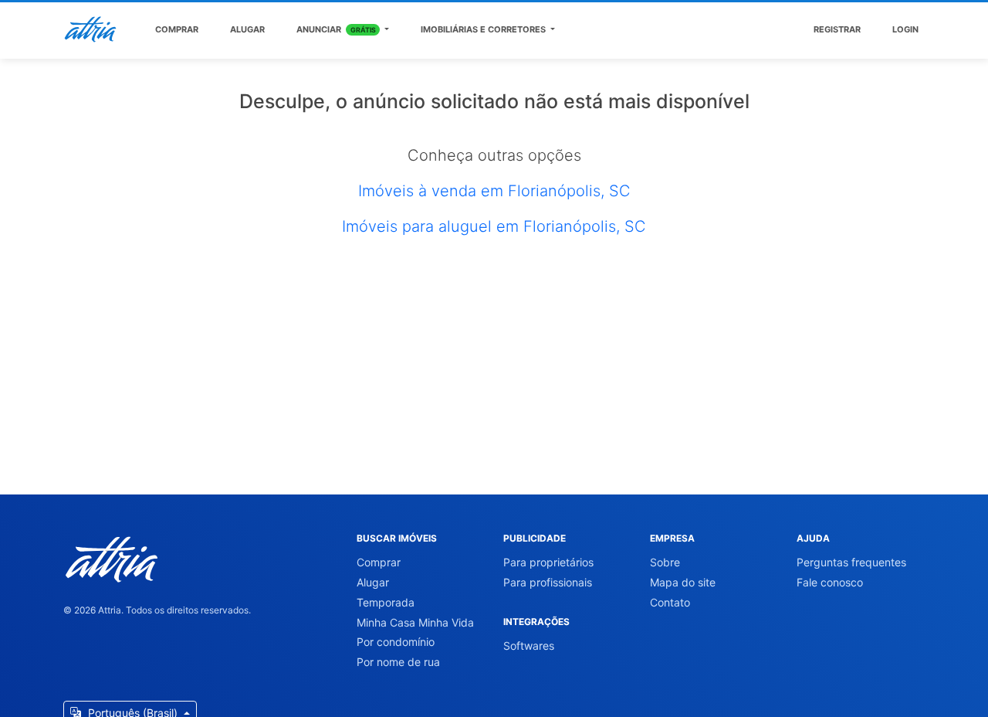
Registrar (837, 29)
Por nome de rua (398, 661)
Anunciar (336, 29)
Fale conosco (830, 582)
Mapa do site (683, 582)
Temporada (385, 602)
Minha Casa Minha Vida (415, 622)
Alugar (247, 29)
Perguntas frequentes (851, 562)
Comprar (176, 29)
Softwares (528, 645)
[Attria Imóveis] (90, 29)
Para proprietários (548, 562)
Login (905, 29)
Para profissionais (547, 582)
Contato (670, 602)
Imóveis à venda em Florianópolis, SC (494, 191)
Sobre (665, 562)
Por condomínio (396, 641)
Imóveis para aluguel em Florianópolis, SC (494, 226)
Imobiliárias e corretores (484, 29)
